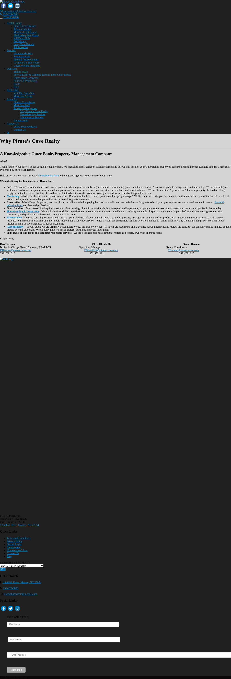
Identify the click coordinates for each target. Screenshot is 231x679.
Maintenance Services (32, 117)
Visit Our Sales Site (24, 93)
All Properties (21, 47)
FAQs (17, 83)
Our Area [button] (12, 68)
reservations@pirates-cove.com (19, 11)
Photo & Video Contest (26, 59)
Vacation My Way (23, 53)
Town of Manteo (22, 29)
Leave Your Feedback (25, 126)
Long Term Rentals (24, 44)
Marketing (13, 196)
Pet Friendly (20, 41)
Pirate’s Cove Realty (24, 102)
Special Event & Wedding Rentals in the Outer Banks (42, 74)
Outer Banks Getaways (26, 77)
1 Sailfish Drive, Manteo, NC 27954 (19, 525)
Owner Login (21, 120)
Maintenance (14, 217)
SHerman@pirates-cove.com (183, 250)
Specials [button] (11, 50)
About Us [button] (12, 99)
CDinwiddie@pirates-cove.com (101, 250)
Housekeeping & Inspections (23, 211)
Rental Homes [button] (14, 23)
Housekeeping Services (32, 114)
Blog (16, 87)
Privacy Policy (14, 541)
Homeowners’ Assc (17, 550)
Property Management (25, 108)
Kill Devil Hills (22, 38)
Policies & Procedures (25, 80)
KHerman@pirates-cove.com (15, 250)
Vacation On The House (26, 62)
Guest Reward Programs (27, 65)
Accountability (15, 226)
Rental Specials (22, 56)
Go (2, 569)
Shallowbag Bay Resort (26, 35)
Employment (13, 547)
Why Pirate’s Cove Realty (34, 111)
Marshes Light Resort (25, 32)
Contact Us (20, 129)
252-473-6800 (10, 14)
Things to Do (21, 71)
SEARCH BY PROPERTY (15, 562)
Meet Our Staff (22, 105)
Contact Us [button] (13, 123)
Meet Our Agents (23, 96)
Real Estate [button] (13, 90)
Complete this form (48, 175)
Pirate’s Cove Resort (24, 26)
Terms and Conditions (18, 538)
